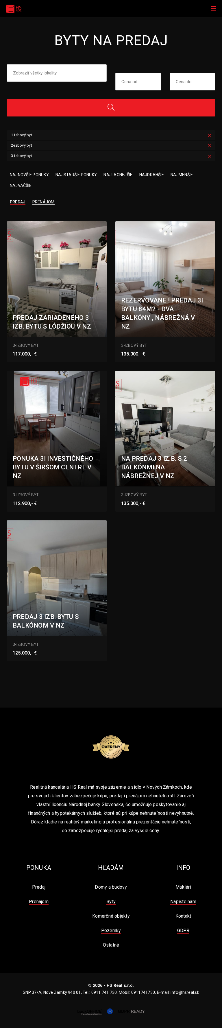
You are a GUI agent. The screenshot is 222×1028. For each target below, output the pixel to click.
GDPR (183, 930)
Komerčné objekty (111, 916)
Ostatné (111, 945)
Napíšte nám (183, 901)
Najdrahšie (151, 174)
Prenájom (43, 202)
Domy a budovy (111, 887)
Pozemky (111, 930)
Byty (111, 901)
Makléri (183, 887)
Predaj (17, 202)
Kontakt (183, 916)
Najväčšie (21, 185)
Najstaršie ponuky (76, 174)
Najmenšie (182, 174)
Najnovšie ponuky (29, 174)
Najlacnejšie (117, 174)
